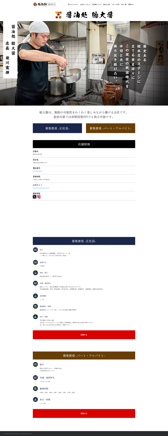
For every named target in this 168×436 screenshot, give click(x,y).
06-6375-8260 (37, 171)
